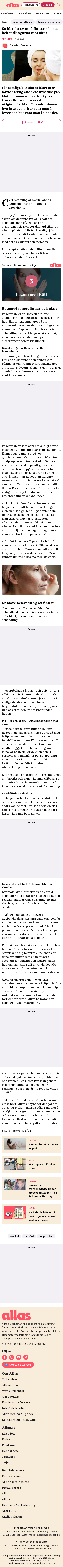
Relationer (42, 13)
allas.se (51, 1558)
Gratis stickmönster (49, 22)
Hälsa (6, 1439)
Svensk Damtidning (37, 1531)
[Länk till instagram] (11, 1357)
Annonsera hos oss (15, 1482)
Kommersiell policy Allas (19, 1420)
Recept (16, 1534)
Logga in (47, 4)
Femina (53, 1531)
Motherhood (28, 1534)
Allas (5, 1493)
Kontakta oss (11, 1476)
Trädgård (24, 13)
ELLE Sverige (12, 1545)
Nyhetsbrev (10, 1379)
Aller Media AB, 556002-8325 (39, 1560)
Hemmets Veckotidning (18, 1505)
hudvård (29, 1236)
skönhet (7, 39)
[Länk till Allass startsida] (13, 5)
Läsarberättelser (23, 22)
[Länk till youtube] (18, 1357)
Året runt (9, 1511)
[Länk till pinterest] (25, 1357)
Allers (6, 1499)
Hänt (23, 1531)
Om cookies (10, 1396)
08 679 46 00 (50, 1563)
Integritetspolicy (14, 1408)
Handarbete (10, 1451)
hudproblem (46, 1236)
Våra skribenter (13, 1391)
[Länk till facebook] (4, 1357)
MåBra (7, 1534)
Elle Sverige (12, 1531)
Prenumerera (30, 4)
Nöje (5, 1462)
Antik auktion (12, 1516)
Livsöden (8, 1433)
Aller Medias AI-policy (17, 1414)
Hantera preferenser (17, 1402)
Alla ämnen (10, 1385)
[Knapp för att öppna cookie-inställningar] (58, 5)
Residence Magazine (48, 1534)
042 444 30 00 (43, 1555)
